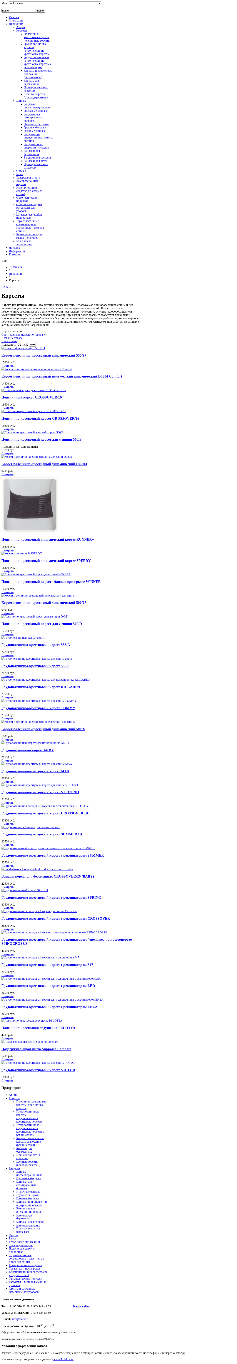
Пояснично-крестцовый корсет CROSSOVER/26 (40, 418)
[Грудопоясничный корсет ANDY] (35, 742)
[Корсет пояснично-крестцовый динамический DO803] (36, 456)
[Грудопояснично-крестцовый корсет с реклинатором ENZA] (52, 999)
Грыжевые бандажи (36, 110)
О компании (16, 20)
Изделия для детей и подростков (29, 216)
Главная (14, 17)
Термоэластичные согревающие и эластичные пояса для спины (30, 226)
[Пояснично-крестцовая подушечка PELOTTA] (31, 1020)
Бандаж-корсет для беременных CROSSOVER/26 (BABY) (47, 876)
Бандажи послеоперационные (37, 105)
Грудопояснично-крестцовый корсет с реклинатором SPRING (51, 897)
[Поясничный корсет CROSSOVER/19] (33, 390)
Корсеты (21, 30)
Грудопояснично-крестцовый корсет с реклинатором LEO (48, 986)
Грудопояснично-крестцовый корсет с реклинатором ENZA (49, 1007)
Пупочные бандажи (36, 124)
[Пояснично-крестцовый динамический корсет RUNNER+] (30, 532)
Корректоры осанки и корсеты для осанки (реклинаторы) (30, 1141)
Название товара (12, 337)
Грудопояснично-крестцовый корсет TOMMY (38, 708)
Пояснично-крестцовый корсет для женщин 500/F (41, 439)
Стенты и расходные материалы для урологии (29, 208)
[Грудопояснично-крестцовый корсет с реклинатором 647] (40, 957)
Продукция (16, 23)
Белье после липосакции (24, 242)
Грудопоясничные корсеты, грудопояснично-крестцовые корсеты (36, 48)
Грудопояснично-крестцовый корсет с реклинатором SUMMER (52, 855)
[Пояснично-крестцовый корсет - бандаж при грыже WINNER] (36, 574)
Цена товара (9, 341)
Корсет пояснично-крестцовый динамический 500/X (43, 729)
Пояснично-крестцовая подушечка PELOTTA (38, 1028)
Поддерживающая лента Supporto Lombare (36, 1049)
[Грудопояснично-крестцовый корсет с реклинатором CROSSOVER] (39, 911)
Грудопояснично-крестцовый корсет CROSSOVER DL (45, 813)
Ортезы (21, 170)
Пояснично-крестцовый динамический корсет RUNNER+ (47, 539)
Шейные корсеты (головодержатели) (36, 95)
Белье (19, 174)
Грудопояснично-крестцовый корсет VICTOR (38, 1070)
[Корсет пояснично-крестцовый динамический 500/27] (38, 595)
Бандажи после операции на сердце (36, 146)
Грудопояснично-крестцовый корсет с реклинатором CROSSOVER (55, 918)
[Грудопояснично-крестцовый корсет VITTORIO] (40, 785)
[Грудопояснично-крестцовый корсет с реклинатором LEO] (51, 978)
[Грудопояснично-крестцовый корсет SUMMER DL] (30, 827)
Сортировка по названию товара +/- (24, 334)
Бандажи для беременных (32, 152)
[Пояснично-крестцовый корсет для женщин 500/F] (32, 432)
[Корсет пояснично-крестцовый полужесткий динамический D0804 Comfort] (36, 369)
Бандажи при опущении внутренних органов (38, 137)
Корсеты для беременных (31, 82)
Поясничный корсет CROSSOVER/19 (31, 397)
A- (10, 286)
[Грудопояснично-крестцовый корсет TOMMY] (39, 700)
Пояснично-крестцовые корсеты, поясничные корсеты (37, 37)
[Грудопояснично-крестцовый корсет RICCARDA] (46, 679)
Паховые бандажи (35, 130)
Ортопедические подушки (26, 199)
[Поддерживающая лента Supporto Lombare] (29, 1041)
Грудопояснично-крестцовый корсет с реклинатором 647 (47, 965)
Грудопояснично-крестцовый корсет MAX (35, 771)
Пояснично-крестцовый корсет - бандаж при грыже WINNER (51, 582)
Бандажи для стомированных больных (34, 117)
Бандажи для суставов (38, 157)
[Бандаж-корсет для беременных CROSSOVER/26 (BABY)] (37, 869)
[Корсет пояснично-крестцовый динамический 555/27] (23, 348)
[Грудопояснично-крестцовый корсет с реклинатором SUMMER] (48, 848)
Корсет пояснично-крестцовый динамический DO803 (44, 464)
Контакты (15, 254)
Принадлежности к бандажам (36, 166)
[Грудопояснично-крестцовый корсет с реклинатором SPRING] (24, 890)
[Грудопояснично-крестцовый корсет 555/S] (36, 658)
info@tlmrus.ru (20, 1319)
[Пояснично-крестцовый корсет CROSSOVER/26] (33, 411)
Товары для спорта (28, 177)
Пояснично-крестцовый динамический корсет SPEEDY (46, 561)
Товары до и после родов (25, 1268)
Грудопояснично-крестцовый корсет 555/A (35, 645)
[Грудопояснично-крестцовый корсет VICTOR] (38, 1062)
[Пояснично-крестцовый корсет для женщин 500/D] (34, 616)
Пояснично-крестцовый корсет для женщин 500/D (41, 624)
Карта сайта (81, 1306)
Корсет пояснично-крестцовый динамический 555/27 (43, 355)
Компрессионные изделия (25, 1265)
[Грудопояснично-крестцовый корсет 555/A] (23, 637)
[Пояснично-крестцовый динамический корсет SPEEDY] (21, 553)
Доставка (15, 247)
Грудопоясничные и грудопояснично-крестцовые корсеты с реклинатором (37, 62)
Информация (17, 251)
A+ (3, 286)
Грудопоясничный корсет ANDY (27, 750)
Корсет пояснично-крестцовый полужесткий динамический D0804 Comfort (61, 376)
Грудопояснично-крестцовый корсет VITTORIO (40, 792)
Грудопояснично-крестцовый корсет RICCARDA (40, 687)
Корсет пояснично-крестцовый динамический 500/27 (43, 603)
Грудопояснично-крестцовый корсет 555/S (35, 666)
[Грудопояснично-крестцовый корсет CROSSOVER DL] (47, 806)
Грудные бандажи (35, 127)
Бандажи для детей (36, 160)
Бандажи (21, 100)
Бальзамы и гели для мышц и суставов (29, 236)
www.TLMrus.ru (63, 1359)
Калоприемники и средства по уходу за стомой (29, 191)
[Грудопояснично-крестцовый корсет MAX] (36, 763)
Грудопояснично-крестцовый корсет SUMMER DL (42, 834)
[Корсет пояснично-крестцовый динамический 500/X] (38, 721)
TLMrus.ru (15, 267)
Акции (20, 27)
